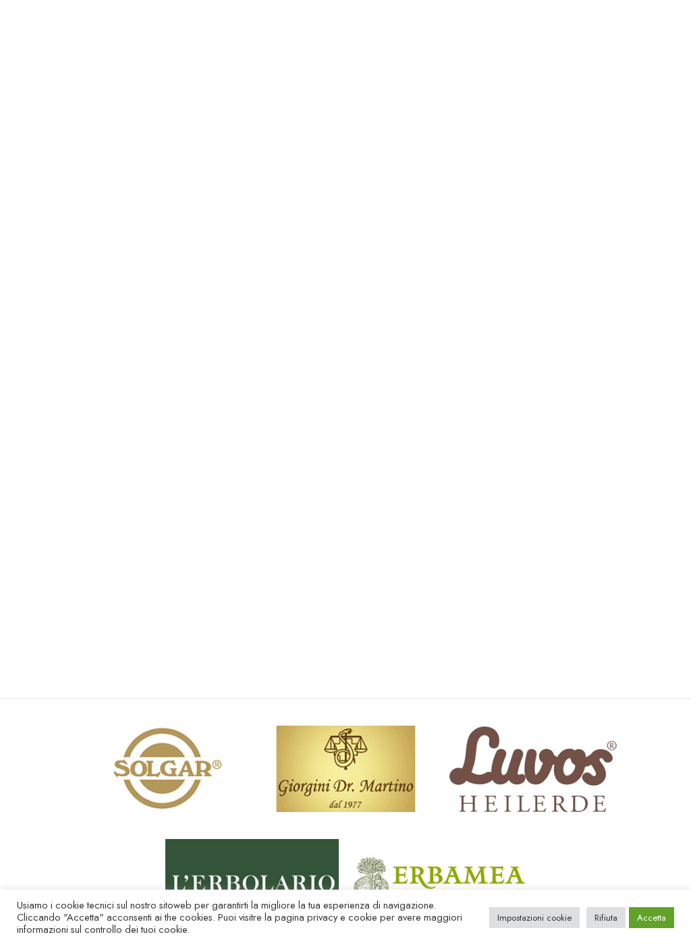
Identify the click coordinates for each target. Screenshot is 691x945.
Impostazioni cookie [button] (534, 917)
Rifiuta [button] (606, 917)
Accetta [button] (651, 917)
